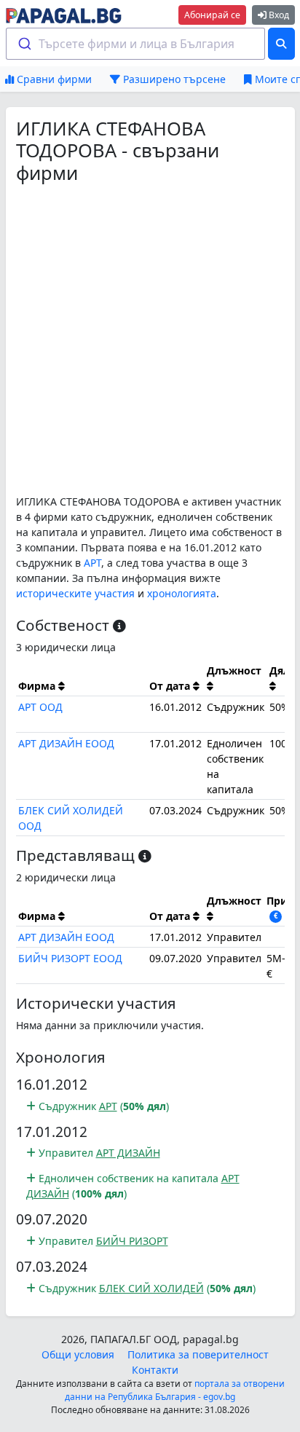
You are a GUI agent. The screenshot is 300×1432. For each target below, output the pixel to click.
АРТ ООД (40, 707)
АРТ (92, 563)
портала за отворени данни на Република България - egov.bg (175, 1390)
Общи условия (78, 1354)
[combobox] (136, 44)
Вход (278, 15)
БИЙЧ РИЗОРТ (132, 1241)
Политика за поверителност (198, 1354)
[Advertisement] (150, 339)
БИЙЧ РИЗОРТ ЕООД (70, 958)
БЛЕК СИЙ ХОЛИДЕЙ (151, 1288)
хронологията (181, 593)
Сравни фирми (53, 79)
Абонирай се (212, 15)
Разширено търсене (173, 79)
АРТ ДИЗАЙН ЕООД (66, 743)
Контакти (155, 1370)
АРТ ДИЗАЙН (128, 1153)
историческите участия (75, 593)
